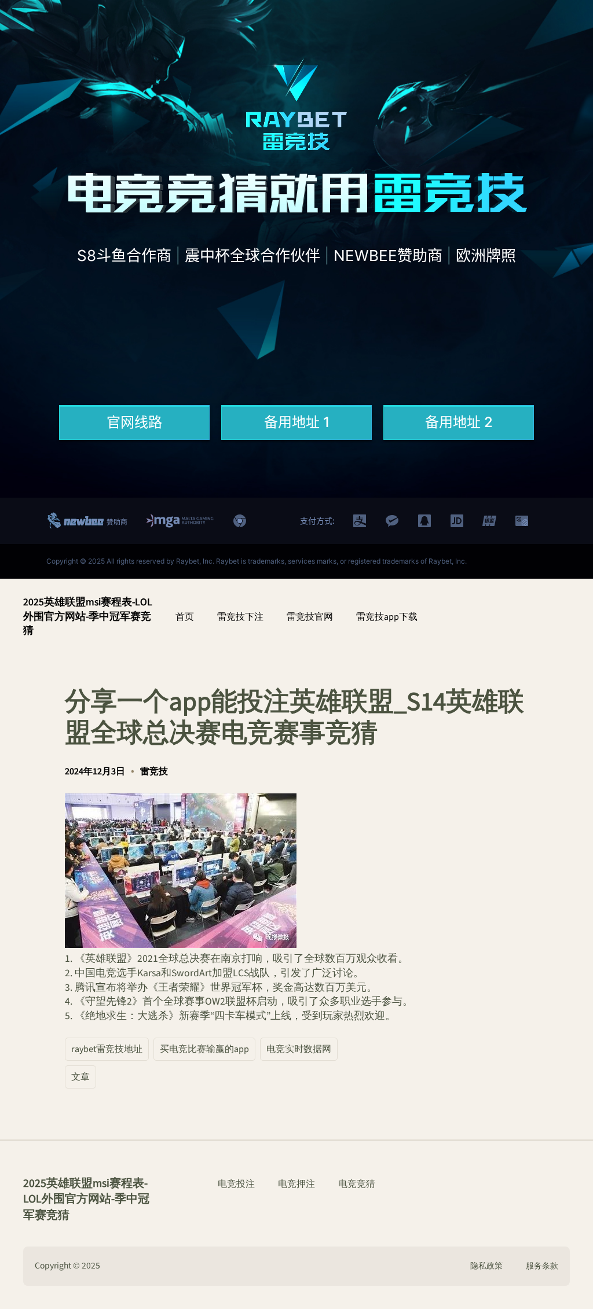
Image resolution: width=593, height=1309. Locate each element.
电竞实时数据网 (298, 1049)
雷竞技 (154, 771)
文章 (80, 1077)
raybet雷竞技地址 (106, 1049)
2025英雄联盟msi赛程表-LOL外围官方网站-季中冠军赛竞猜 (87, 616)
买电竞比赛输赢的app (204, 1049)
